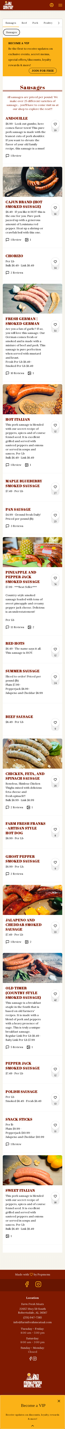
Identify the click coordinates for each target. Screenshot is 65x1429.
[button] (32, 140)
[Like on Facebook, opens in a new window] (27, 1285)
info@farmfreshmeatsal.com (33, 1322)
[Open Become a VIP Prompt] (33, 1426)
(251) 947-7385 (32, 1317)
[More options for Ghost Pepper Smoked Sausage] (55, 862)
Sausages (11, 32)
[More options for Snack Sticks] (55, 1125)
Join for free (43, 70)
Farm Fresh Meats (32, 1380)
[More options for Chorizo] (55, 262)
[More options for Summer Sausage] (55, 677)
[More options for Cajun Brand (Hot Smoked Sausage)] (55, 208)
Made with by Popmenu (26, 1274)
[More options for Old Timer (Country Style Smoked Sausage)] (55, 994)
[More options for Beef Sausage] (55, 722)
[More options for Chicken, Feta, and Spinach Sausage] (55, 779)
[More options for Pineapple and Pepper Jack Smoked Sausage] (55, 578)
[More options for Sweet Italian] (55, 1196)
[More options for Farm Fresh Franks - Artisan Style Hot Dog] (55, 829)
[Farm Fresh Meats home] (18, 5)
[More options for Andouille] (55, 124)
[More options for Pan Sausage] (55, 515)
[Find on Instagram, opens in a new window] (38, 1285)
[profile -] (52, 5)
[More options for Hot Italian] (55, 425)
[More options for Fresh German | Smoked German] (55, 324)
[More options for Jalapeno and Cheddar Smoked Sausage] (55, 926)
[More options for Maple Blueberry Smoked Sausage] (55, 487)
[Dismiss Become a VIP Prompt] (59, 1401)
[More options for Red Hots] (55, 649)
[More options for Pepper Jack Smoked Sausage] (55, 1069)
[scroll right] (58, 23)
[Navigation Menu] (60, 5)
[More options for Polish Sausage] (55, 1097)
